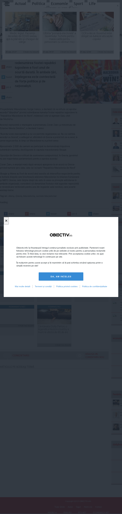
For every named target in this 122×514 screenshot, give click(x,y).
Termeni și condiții (43, 286)
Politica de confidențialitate (94, 286)
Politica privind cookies (67, 286)
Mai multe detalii (22, 286)
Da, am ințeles (61, 276)
